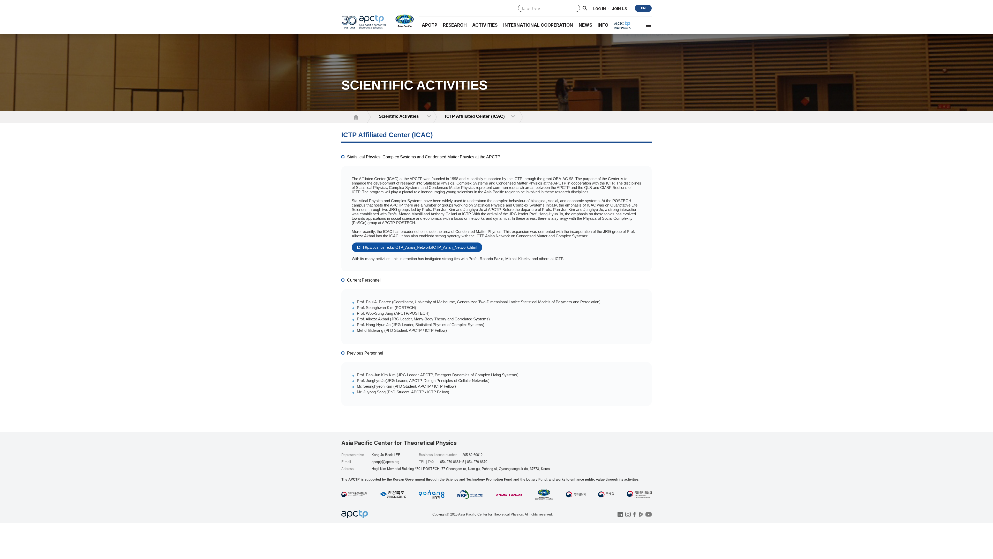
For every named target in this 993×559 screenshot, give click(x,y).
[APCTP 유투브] (648, 514)
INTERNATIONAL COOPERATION (538, 25)
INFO (603, 25)
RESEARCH (455, 25)
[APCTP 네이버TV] (641, 514)
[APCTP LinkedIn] (620, 514)
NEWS (585, 25)
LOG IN (599, 8)
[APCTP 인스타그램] (628, 514)
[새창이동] (402, 20)
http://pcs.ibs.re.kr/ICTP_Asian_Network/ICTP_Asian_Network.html (419, 247)
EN (643, 8)
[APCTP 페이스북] (634, 514)
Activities (485, 25)
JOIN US (619, 8)
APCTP (429, 25)
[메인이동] (363, 24)
